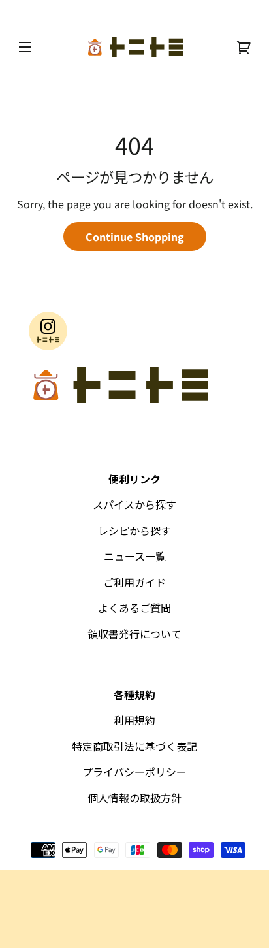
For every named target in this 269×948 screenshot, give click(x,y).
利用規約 (134, 720)
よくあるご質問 (134, 607)
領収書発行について (134, 634)
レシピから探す (134, 530)
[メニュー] (24, 47)
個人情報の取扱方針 (134, 798)
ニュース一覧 (135, 556)
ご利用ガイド (134, 582)
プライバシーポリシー (134, 771)
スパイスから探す (134, 504)
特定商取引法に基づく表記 (134, 746)
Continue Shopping (135, 236)
